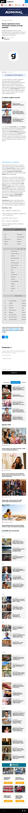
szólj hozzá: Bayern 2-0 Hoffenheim (10, 162)
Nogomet (10, 1)
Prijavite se (14, 372)
